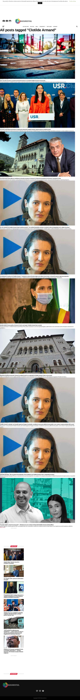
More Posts (2, 527)
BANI (37, 26)
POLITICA (32, 26)
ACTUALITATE (26, 26)
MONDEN (55, 26)
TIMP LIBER (49, 26)
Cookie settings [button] (72, 1)
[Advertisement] (40, 8)
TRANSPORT (42, 26)
